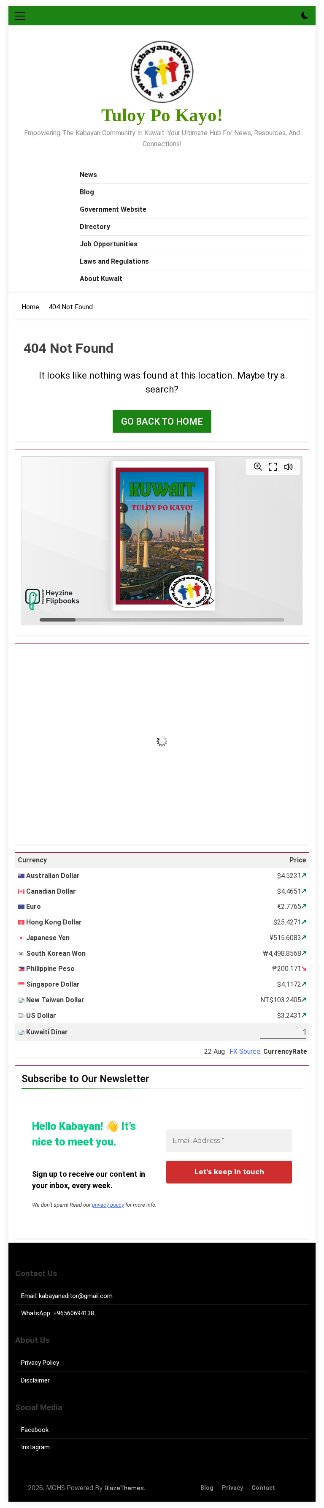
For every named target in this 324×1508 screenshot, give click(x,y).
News (88, 175)
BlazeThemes (124, 1488)
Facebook (35, 1430)
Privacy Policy (40, 1362)
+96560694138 (73, 1313)
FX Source (245, 1051)
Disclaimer (35, 1380)
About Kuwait (101, 279)
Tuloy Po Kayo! (162, 115)
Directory (95, 227)
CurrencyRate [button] (285, 1051)
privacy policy (108, 1205)
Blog (87, 192)
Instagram (35, 1447)
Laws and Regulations (114, 261)
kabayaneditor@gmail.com (76, 1296)
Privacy (232, 1488)
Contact (263, 1488)
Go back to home (162, 421)
